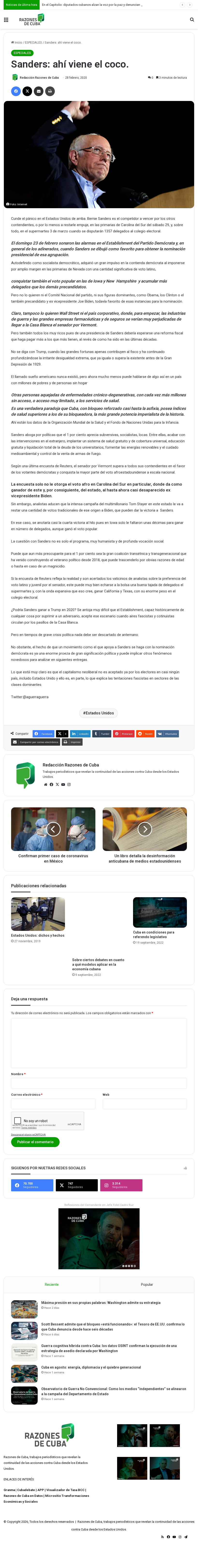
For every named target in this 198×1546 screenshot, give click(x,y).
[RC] (32, 19)
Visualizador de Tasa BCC (65, 1490)
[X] (57, 785)
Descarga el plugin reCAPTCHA (28, 1134)
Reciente (52, 1284)
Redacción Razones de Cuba (39, 77)
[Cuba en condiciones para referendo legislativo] (160, 912)
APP (40, 1490)
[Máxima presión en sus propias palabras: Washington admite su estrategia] (24, 1309)
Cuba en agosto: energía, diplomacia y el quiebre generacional (91, 1367)
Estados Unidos (100, 713)
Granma (9, 1490)
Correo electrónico (26, 1094)
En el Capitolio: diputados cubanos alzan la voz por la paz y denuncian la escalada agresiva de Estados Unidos (119, 5)
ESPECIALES (33, 42)
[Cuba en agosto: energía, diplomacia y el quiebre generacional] (24, 1374)
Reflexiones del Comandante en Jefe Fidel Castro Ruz (99, 1205)
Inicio (18, 42)
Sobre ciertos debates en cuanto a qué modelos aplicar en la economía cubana (98, 964)
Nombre (18, 1074)
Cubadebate (26, 1490)
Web (106, 1094)
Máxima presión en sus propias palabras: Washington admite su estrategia (101, 1303)
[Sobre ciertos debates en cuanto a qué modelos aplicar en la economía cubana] (99, 926)
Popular (147, 1284)
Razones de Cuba (16, 1457)
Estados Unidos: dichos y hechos (37, 935)
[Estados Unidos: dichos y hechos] (38, 914)
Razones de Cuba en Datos (23, 1496)
